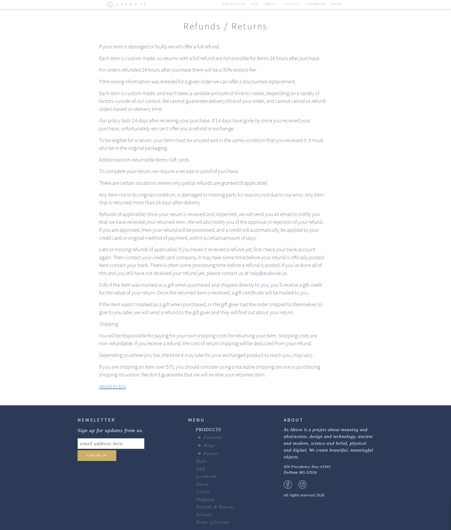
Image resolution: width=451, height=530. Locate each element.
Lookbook (206, 476)
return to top (112, 386)
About (202, 484)
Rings (209, 445)
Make (201, 461)
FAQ (200, 468)
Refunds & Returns (215, 506)
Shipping (205, 499)
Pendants (213, 437)
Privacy (203, 514)
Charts (203, 491)
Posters (211, 453)
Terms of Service (212, 522)
